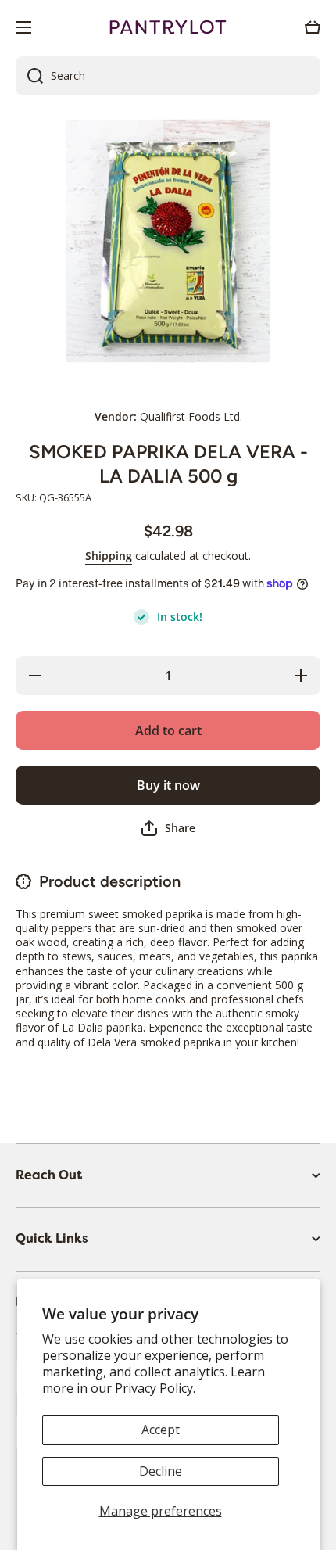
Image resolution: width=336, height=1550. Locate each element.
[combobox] (168, 75)
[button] (312, 27)
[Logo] (168, 27)
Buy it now (168, 785)
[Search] (29, 75)
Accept (160, 1429)
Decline (160, 1471)
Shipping (108, 556)
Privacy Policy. (155, 1388)
